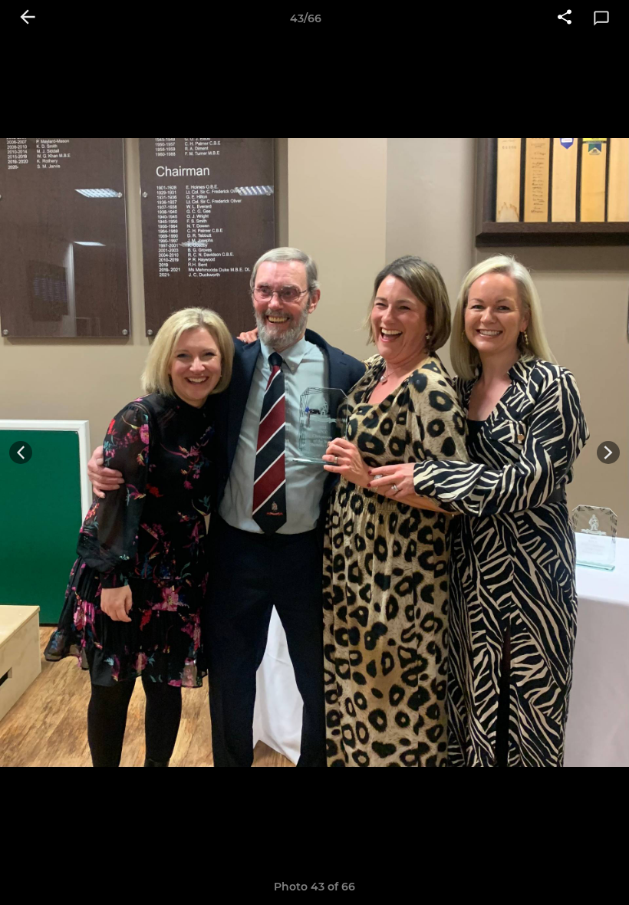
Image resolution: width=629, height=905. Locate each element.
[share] (564, 18)
